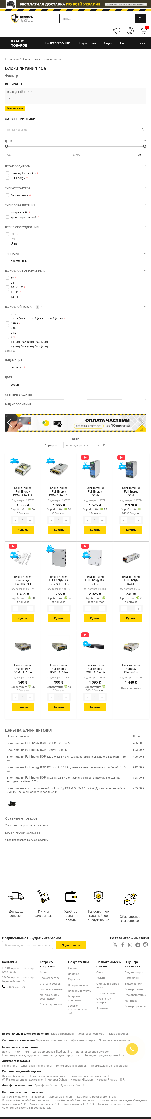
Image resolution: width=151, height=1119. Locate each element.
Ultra (14, 243)
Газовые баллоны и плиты (115, 1104)
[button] (141, 423)
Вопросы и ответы (51, 989)
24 (12, 282)
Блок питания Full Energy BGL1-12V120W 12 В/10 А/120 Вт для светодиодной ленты (131, 580)
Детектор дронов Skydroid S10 (52, 1051)
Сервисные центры (103, 1000)
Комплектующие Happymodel (61, 1055)
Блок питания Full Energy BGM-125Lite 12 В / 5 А (38, 743)
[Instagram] (130, 944)
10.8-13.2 (17, 287)
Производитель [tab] (17, 166)
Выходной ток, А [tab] (23, 307)
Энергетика (30, 59)
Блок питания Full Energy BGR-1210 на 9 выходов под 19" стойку (95, 669)
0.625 (14, 323)
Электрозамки (134, 989)
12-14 (14, 296)
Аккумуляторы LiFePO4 (79, 1104)
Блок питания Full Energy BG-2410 (95, 580)
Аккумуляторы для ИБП (45, 1104)
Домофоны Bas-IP (72, 1085)
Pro (13, 239)
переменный (19, 261)
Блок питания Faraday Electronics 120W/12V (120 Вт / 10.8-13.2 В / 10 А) (131, 669)
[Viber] (145, 944)
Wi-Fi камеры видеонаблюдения (23, 1079)
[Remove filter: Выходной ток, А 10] (13, 97)
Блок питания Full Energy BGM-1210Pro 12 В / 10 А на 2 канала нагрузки (59, 669)
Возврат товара (78, 985)
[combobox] (103, 18)
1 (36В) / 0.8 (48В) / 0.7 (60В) (29, 346)
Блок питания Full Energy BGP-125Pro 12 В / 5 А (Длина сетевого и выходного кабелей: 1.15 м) (66, 769)
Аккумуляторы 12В (14, 1104)
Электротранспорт (136, 1006)
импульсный (19, 212)
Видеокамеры (134, 972)
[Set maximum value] (6, 146)
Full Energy (18, 178)
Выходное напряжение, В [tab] (25, 271)
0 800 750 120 (16, 987)
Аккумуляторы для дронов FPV (104, 1055)
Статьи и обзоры (50, 983)
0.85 (13, 332)
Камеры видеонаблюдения (47, 1076)
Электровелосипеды (91, 1033)
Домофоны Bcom (46, 1085)
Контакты (102, 1008)
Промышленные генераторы (109, 1065)
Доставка (74, 974)
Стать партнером (51, 1004)
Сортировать (53, 445)
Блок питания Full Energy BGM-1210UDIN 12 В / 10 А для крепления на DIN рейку (95, 492)
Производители (50, 978)
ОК (139, 155)
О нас (100, 972)
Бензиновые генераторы (71, 1065)
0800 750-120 (131, 32)
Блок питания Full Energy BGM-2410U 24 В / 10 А (59, 492)
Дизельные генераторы (36, 1065)
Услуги (100, 978)
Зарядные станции (61, 1096)
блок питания (19, 195)
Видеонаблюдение (14, 1076)
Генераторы (9, 1065)
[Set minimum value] (144, 146)
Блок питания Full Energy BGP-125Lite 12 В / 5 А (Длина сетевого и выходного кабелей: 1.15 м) (66, 758)
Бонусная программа (75, 998)
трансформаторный (24, 217)
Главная (14, 59)
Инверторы (38, 1096)
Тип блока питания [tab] (20, 205)
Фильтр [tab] (11, 75)
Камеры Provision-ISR (111, 1079)
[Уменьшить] (15, 520)
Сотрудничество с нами (107, 985)
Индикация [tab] (13, 360)
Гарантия (74, 979)
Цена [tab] (9, 141)
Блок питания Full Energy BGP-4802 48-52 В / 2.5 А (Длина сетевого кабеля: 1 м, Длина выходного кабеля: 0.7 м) (63, 779)
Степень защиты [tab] (18, 394)
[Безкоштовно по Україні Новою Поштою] (14, 460)
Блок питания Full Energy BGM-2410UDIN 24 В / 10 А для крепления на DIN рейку (131, 492)
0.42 (13, 314)
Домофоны (132, 978)
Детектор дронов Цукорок (92, 1051)
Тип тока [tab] (12, 253)
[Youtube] (114, 944)
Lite (13, 234)
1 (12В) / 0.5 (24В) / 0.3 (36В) (29, 342)
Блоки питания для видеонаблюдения (122, 1100)
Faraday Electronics (23, 173)
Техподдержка (105, 993)
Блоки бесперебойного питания (73, 1100)
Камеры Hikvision (82, 1079)
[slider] (75, 4)
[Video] (86, 457)
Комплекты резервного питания (97, 1096)
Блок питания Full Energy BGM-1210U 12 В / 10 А (23, 492)
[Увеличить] (30, 520)
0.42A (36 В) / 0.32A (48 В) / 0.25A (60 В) (37, 318)
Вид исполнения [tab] (18, 404)
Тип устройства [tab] (17, 188)
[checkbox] (75, 173)
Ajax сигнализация (83, 1040)
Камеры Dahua (57, 1079)
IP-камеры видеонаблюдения (88, 1076)
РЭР (17, 1051)
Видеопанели (133, 983)
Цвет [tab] (8, 377)
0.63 (13, 328)
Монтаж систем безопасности (50, 996)
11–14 (15, 292)
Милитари (131, 1000)
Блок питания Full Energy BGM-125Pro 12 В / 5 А (38, 750)
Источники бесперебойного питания (25, 1100)
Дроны (6, 1051)
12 (12, 278)
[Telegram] (137, 944)
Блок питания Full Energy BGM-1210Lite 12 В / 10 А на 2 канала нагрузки (23, 669)
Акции (43, 972)
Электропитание (135, 995)
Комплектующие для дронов (20, 1055)
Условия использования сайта (77, 1009)
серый (15, 384)
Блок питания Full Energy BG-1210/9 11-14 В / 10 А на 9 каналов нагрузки (59, 580)
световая (16, 367)
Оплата (73, 968)
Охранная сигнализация (51, 1040)
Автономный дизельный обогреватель (26, 1107)
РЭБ (26, 1051)
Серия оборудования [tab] (22, 227)
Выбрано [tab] (13, 84)
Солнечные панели (14, 1096)
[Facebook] (122, 944)
